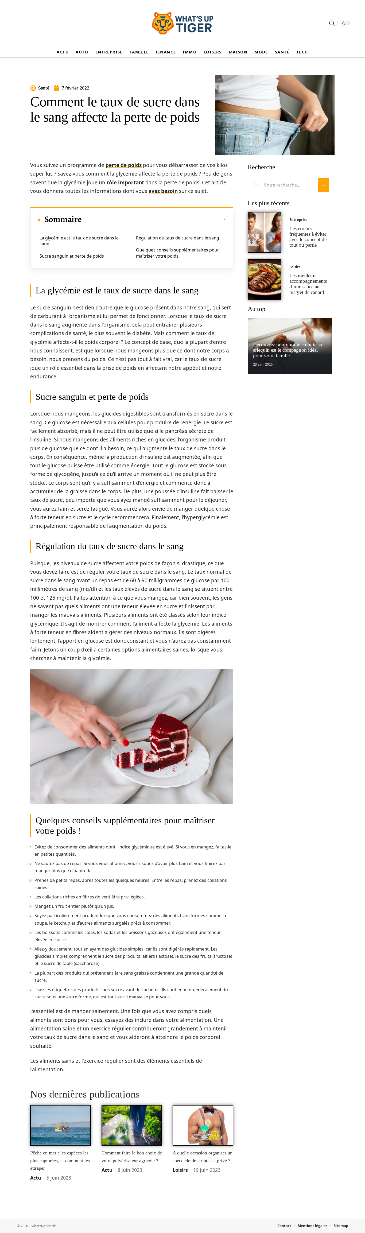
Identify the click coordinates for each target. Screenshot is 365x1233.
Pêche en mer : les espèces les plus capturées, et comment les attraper (60, 1160)
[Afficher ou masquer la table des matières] (154, 219)
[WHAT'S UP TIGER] (182, 23)
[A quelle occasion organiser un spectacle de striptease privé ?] (203, 1125)
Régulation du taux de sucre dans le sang (177, 238)
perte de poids (124, 165)
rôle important (125, 182)
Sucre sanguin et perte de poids (72, 256)
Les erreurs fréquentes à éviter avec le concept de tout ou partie (308, 237)
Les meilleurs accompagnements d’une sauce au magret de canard (308, 284)
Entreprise (298, 219)
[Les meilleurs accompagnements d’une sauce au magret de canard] (264, 279)
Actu (35, 1177)
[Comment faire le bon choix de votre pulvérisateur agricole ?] (132, 1125)
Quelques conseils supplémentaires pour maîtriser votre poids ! (177, 253)
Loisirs (180, 1170)
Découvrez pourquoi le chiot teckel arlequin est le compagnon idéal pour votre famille (289, 350)
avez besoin (163, 191)
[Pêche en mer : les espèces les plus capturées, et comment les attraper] (60, 1125)
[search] (332, 23)
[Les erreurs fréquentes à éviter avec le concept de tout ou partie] (264, 232)
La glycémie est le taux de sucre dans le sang (79, 241)
